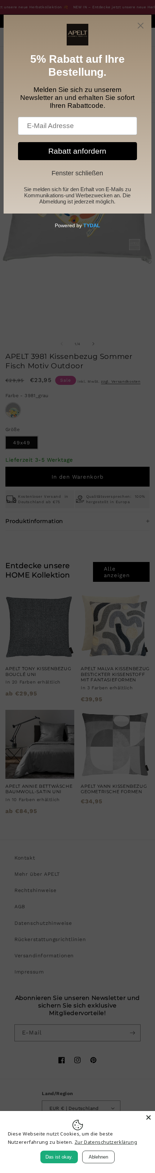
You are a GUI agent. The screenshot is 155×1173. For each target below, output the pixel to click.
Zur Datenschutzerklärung (106, 1142)
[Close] (148, 1117)
